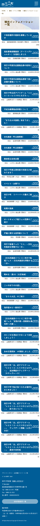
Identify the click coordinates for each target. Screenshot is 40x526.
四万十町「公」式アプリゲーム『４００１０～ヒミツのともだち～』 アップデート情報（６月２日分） (18, 426)
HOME (3, 11)
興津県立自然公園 (11, 158)
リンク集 (25, 473)
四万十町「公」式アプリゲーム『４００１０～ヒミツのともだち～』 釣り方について (18, 406)
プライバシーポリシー (7, 473)
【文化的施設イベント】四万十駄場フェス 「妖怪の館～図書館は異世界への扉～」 (18, 321)
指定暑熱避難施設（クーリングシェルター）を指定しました (18, 53)
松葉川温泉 (8, 208)
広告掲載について (18, 473)
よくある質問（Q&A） (7, 476)
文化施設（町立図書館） (14, 147)
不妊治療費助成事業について (16, 109)
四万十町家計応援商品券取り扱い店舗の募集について (18, 80)
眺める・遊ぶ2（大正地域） (15, 274)
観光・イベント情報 (15, 11)
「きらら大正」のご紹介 (14, 296)
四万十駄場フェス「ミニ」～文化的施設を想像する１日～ (18, 245)
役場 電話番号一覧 (20, 501)
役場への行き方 (17, 481)
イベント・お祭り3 (12, 183)
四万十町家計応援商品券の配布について (18, 66)
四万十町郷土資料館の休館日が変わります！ (18, 171)
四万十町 (11, 4)
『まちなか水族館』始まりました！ (17, 121)
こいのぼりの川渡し (12, 285)
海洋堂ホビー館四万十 (13, 307)
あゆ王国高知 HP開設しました (17, 351)
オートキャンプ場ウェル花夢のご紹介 (18, 220)
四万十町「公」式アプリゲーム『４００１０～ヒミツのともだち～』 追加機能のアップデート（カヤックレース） (18, 369)
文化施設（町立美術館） (14, 136)
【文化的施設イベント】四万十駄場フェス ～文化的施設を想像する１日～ (18, 261)
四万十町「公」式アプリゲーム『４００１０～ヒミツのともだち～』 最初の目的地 (18, 447)
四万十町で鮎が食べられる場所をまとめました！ (18, 388)
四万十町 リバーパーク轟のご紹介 (18, 196)
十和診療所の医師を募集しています (18, 36)
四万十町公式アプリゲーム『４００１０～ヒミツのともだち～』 (18, 94)
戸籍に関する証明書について (16, 233)
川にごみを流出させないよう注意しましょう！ (18, 336)
